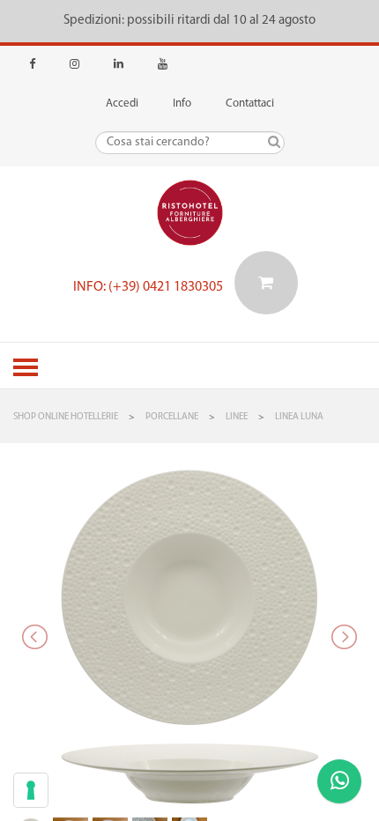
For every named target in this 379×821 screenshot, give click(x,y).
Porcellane (171, 417)
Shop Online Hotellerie (65, 417)
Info (182, 103)
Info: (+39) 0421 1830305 (148, 287)
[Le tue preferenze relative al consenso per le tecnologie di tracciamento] (31, 790)
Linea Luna (299, 417)
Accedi (122, 103)
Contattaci (250, 103)
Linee (237, 417)
